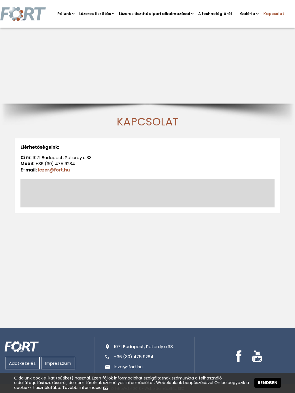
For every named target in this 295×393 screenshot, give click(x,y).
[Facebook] (238, 356)
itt (105, 387)
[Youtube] (257, 356)
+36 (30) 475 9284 (133, 357)
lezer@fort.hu (54, 170)
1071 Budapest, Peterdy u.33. (144, 347)
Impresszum (58, 363)
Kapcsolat (273, 13)
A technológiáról (215, 13)
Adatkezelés (22, 363)
